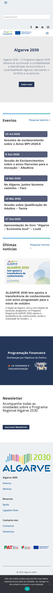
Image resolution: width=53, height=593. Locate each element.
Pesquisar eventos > (39, 120)
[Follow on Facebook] (31, 27)
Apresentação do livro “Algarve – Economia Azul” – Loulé (26, 227)
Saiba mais (26, 84)
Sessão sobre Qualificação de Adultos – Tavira (25, 206)
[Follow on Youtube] (36, 27)
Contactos (8, 525)
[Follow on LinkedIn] (42, 27)
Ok (27, 589)
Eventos (7, 483)
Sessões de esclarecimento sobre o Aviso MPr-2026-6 (24, 142)
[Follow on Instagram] (48, 27)
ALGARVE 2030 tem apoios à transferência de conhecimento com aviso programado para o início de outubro (28, 298)
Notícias (7, 488)
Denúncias (8, 531)
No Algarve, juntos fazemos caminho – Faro (24, 186)
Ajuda (6, 504)
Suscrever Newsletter (16, 427)
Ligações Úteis (10, 510)
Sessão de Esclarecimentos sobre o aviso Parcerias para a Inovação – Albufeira (26, 164)
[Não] (49, 584)
